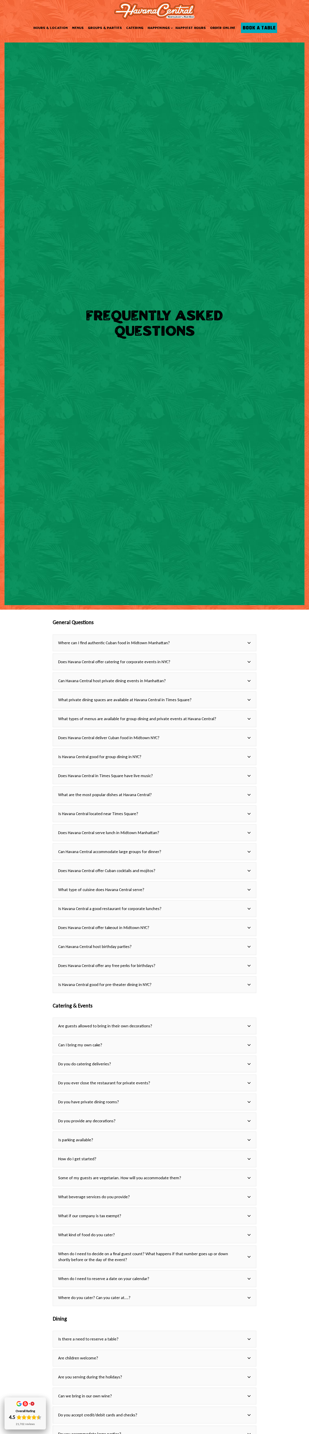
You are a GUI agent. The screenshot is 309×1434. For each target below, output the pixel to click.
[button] (154, 644)
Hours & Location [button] (50, 28)
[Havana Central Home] (154, 10)
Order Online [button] (222, 28)
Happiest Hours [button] (191, 28)
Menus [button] (78, 28)
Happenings (159, 28)
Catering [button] (134, 28)
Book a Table (259, 28)
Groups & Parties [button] (105, 28)
